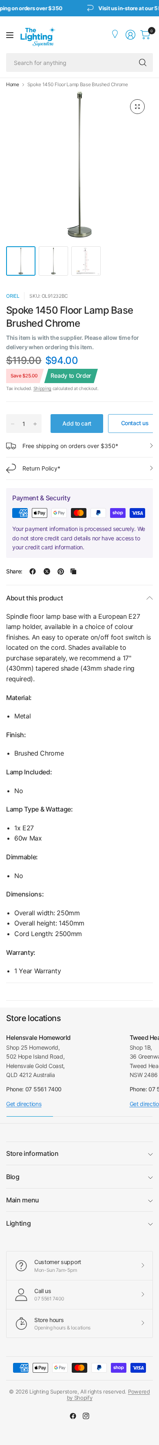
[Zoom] (137, 106)
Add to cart (76, 423)
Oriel (12, 296)
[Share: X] (47, 571)
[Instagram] (86, 1416)
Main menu (22, 1200)
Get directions (24, 1103)
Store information (32, 1153)
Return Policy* (41, 468)
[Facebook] (73, 1416)
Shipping (42, 388)
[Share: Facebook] (32, 571)
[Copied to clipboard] (73, 571)
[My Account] (115, 34)
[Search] (142, 62)
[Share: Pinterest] (60, 571)
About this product (34, 598)
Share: (14, 571)
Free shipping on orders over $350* (70, 445)
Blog (13, 1177)
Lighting (18, 1223)
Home (12, 84)
